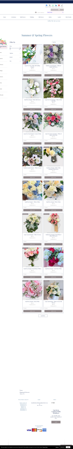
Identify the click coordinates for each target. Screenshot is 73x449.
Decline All (62, 447)
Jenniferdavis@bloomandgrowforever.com (39, 403)
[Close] (71, 447)
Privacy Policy (45, 447)
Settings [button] (57, 447)
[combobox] (57, 42)
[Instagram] (54, 403)
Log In (56, 422)
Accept (68, 447)
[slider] (10, 48)
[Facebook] (52, 403)
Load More (43, 315)
